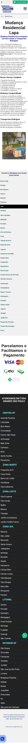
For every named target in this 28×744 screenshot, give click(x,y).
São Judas (5, 536)
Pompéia (3, 224)
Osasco (2, 194)
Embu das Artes (5, 245)
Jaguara (3, 309)
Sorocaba (5, 652)
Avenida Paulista (8, 418)
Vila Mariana (6, 578)
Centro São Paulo (8, 435)
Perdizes (3, 210)
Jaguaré (3, 249)
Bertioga (4, 626)
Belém (3, 505)
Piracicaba (5, 694)
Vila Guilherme (7, 487)
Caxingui (3, 300)
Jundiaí (4, 665)
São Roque (5, 648)
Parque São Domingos (7, 326)
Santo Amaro (6, 544)
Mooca (4, 509)
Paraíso (4, 595)
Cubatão (4, 630)
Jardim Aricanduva (9, 518)
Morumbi (4, 540)
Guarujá (4, 634)
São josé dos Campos (10, 707)
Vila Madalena (4, 288)
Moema (4, 532)
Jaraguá (3, 313)
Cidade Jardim (4, 304)
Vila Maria (5, 482)
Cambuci (4, 447)
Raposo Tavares (5, 292)
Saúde (3, 561)
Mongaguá (5, 617)
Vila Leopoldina (5, 215)
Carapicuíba (4, 262)
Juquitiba (5, 690)
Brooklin (4, 557)
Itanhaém (5, 613)
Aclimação (5, 439)
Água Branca (4, 266)
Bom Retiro (5, 426)
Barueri (2, 228)
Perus (2, 330)
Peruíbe (4, 609)
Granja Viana (4, 258)
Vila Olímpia (6, 582)
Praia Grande (6, 621)
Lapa (1, 206)
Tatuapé (4, 513)
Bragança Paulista (8, 678)
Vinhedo (4, 661)
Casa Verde (5, 474)
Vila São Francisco (6, 279)
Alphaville (3, 219)
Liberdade (5, 422)
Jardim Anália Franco (10, 522)
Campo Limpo (7, 574)
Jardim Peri (4, 318)
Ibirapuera (5, 591)
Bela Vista (5, 443)
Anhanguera (4, 296)
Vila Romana (4, 283)
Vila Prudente (6, 497)
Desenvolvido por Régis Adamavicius (14, 726)
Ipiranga (4, 553)
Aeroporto (5, 565)
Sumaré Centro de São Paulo (9, 275)
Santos (4, 605)
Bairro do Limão (7, 478)
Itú (2, 699)
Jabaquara (5, 548)
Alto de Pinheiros (5, 232)
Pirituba (2, 185)
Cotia (2, 236)
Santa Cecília (6, 456)
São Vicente (6, 638)
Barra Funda (4, 181)
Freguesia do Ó (7, 470)
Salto (3, 703)
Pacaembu (5, 460)
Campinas (5, 657)
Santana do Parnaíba (7, 253)
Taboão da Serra (5, 240)
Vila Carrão (5, 501)
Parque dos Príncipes (7, 322)
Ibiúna (3, 686)
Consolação (6, 431)
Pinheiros (3, 202)
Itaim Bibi (5, 586)
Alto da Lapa (4, 270)
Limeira (4, 673)
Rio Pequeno (4, 189)
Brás (3, 452)
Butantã (3, 198)
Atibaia (4, 682)
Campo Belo (6, 570)
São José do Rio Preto (10, 669)
